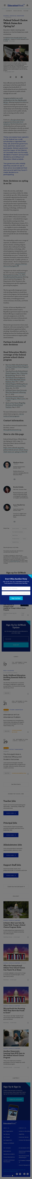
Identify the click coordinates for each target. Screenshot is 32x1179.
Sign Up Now (16, 598)
